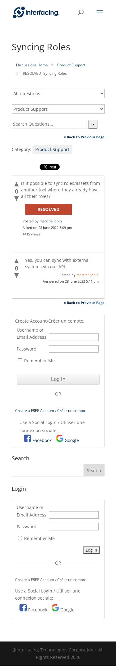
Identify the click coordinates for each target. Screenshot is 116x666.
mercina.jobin (51, 221)
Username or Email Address (31, 333)
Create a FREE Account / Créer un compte (50, 410)
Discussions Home (32, 65)
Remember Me (39, 361)
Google (72, 440)
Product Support (71, 65)
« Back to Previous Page (84, 137)
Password (27, 349)
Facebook (42, 440)
